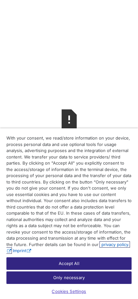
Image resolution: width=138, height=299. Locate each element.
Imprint (19, 250)
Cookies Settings (69, 291)
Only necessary (69, 277)
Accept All (69, 263)
